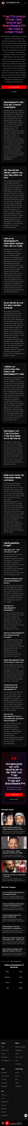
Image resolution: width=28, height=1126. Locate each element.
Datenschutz (5, 1102)
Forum (20, 982)
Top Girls (4, 1079)
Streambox (4, 1057)
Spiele (17, 1083)
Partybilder (18, 1086)
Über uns (4, 1095)
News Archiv (5, 1050)
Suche (7, 961)
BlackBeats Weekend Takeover (16, 1124)
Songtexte (4, 1086)
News (7, 971)
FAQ (2, 1098)
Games (21, 988)
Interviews (7, 977)
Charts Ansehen (14, 799)
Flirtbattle (4, 1072)
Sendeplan (18, 1050)
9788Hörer (19, 1122)
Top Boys (4, 1083)
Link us (3, 1053)
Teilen (15, 91)
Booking (3, 1108)
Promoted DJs (5, 1060)
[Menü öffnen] (25, 3)
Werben (3, 1112)
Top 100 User (5, 1076)
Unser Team (19, 1057)
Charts (7, 982)
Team (20, 977)
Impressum (4, 1115)
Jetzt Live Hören (14, 87)
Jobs (16, 1060)
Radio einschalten (20, 1047)
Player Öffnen (15, 794)
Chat (7, 988)
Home (2, 961)
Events (21, 971)
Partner (3, 1105)
